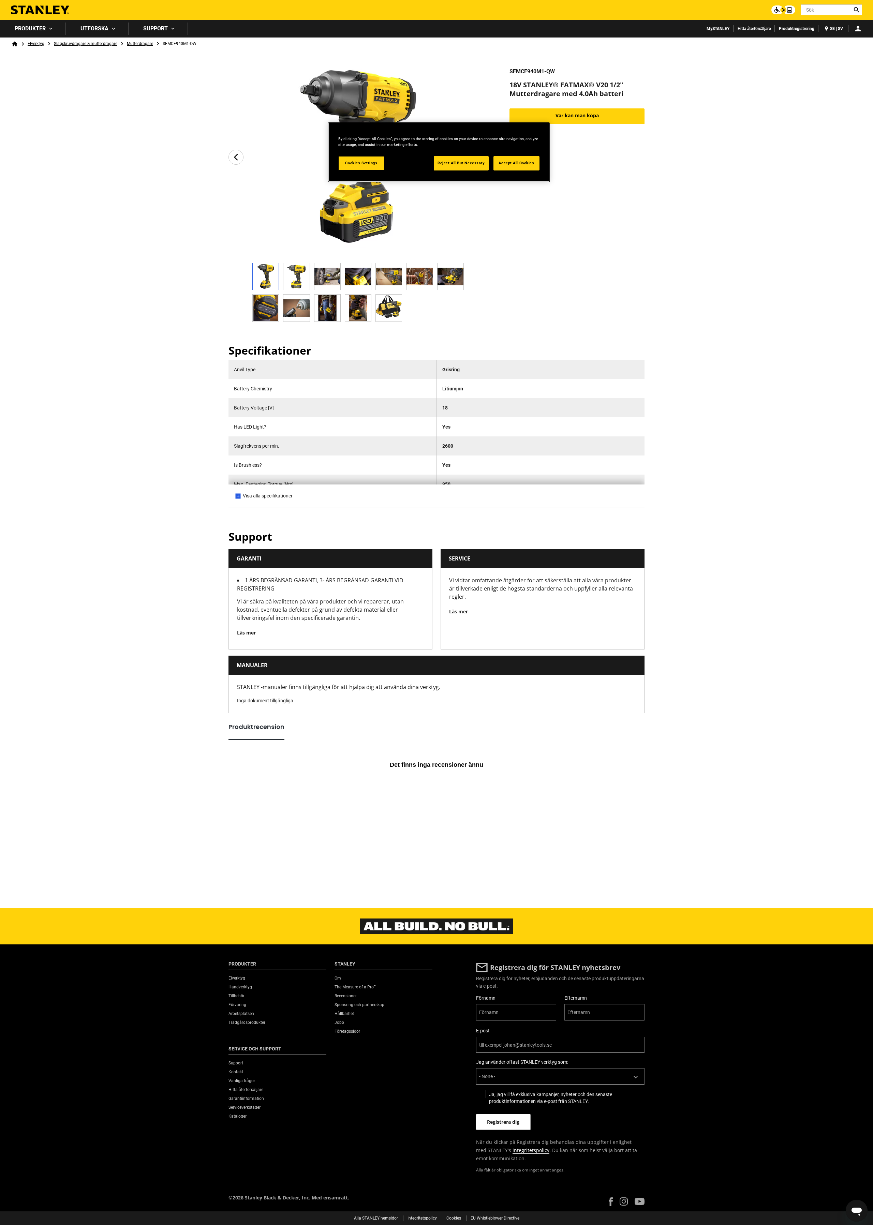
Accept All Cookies (516, 163)
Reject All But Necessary (461, 163)
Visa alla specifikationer (268, 495)
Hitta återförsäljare (754, 28)
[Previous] (235, 157)
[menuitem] (33, 29)
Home (14, 44)
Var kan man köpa (577, 115)
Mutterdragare (140, 43)
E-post (483, 1030)
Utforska (94, 28)
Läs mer (246, 632)
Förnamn (485, 998)
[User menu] (858, 29)
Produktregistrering (796, 28)
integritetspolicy (531, 1150)
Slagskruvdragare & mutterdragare (85, 43)
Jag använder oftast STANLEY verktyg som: (522, 1062)
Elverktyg (36, 43)
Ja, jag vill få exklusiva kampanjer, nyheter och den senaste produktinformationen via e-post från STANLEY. (550, 1098)
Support (155, 28)
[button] (611, 1201)
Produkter (30, 28)
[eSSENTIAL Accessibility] (783, 10)
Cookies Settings (361, 163)
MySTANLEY (718, 28)
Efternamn (575, 998)
